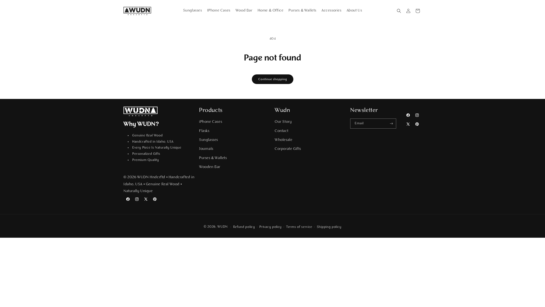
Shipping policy (329, 227)
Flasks (204, 131)
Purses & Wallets (213, 158)
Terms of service (299, 227)
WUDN (222, 227)
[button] (399, 11)
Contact (281, 131)
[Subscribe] (391, 124)
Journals (206, 149)
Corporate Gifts (288, 149)
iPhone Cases (210, 122)
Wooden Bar (209, 167)
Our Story (283, 122)
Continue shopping (272, 79)
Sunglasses (208, 140)
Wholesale (283, 140)
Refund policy (244, 227)
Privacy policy (270, 227)
